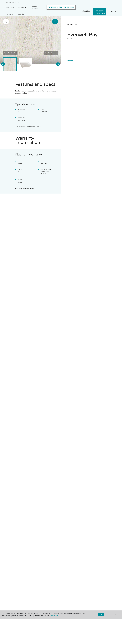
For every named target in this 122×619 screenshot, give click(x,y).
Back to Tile (74, 24)
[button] (108, 12)
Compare (70, 60)
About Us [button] (9, 15)
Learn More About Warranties (24, 188)
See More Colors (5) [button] (51, 53)
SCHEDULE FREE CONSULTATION (100, 11)
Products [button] (10, 8)
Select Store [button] (11, 3)
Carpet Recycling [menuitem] (34, 7)
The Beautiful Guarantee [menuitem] (22, 14)
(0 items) (115, 11)
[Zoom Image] (6, 21)
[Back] (3, 64)
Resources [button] (22, 8)
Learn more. (53, 616)
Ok (101, 614)
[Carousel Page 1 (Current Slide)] (10, 64)
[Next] (58, 64)
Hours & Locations (86, 11)
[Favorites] (112, 12)
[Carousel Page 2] (26, 64)
